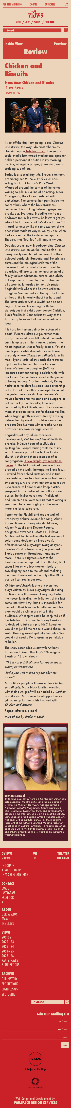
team (5, 919)
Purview (60, 44)
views (28, 22)
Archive (37, 22)
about (19, 22)
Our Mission (10, 914)
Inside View (13, 44)
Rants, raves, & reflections (10, 962)
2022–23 (8, 942)
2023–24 (8, 946)
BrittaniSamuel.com (41, 829)
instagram (8, 893)
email (5, 888)
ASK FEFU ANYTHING (12, 4)
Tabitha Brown (35, 151)
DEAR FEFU (49, 22)
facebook (8, 897)
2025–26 (8, 955)
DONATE (33, 4)
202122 (6, 937)
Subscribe (50, 4)
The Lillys (8, 923)
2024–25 (8, 951)
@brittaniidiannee (15, 835)
